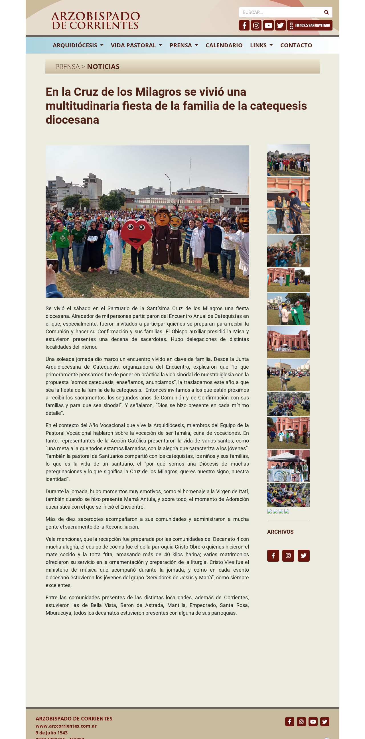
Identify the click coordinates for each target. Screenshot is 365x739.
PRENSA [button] (181, 45)
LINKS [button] (259, 45)
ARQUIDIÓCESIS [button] (76, 45)
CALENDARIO (224, 45)
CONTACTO (296, 45)
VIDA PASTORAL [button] (134, 45)
